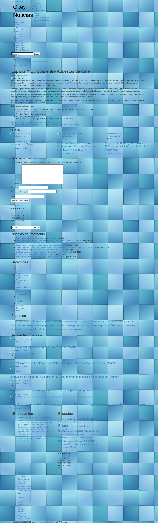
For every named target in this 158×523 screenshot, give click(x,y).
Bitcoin (51, 322)
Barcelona (39, 321)
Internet (51, 325)
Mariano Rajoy (70, 325)
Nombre (15, 187)
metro (82, 325)
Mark (78, 325)
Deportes (19, 29)
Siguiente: (46, 124)
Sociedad (19, 41)
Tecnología (20, 22)
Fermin (14, 75)
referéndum (17, 329)
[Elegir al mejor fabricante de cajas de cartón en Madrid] (21, 133)
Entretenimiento (39, 10)
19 (16, 218)
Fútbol (23, 325)
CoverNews (51, 522)
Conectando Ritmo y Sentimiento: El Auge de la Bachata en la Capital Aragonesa (126, 146)
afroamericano (15, 322)
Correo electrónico (19, 192)
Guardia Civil (31, 325)
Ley (55, 326)
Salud (18, 38)
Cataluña (56, 321)
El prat (118, 321)
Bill (47, 321)
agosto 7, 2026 (21, 380)
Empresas (37, 13)
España (19, 282)
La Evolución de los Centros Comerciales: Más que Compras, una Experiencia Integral (77, 146)
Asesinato (23, 321)
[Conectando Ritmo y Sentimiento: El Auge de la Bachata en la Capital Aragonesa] (118, 133)
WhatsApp (79, 329)
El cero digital (110, 321)
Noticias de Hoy (21, 65)
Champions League (67, 321)
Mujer (101, 325)
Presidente (122, 326)
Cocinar (19, 268)
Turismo (19, 31)
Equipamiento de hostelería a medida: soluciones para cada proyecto (41, 245)
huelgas (45, 325)
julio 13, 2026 (115, 153)
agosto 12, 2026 (69, 153)
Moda (18, 289)
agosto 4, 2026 (21, 394)
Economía (37, 6)
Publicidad (19, 301)
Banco (30, 321)
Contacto (37, 4)
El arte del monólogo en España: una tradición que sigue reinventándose (42, 252)
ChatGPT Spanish (22, 50)
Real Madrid (130, 325)
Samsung (31, 329)
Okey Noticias (23, 10)
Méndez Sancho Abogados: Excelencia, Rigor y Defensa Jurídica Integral (43, 249)
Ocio (17, 24)
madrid (60, 325)
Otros (64, 138)
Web (13, 196)
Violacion (72, 329)
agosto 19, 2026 (21, 148)
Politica (115, 325)
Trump (48, 329)
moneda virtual (89, 326)
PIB (108, 325)
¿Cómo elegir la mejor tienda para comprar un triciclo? (36, 254)
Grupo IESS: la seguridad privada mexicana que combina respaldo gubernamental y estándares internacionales (57, 247)
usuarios (61, 329)
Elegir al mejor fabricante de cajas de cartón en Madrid (30, 142)
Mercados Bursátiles (41, 17)
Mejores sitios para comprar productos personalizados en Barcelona (41, 256)
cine (76, 321)
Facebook (15, 325)
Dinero (87, 322)
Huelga (38, 325)
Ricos (27, 329)
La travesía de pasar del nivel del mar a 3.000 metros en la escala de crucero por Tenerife (49, 242)
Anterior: (34, 122)
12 (16, 215)
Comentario (16, 183)
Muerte (96, 325)
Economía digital (22, 275)
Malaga (18, 285)
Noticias (19, 34)
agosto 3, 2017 (22, 75)
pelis (105, 325)
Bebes (18, 266)
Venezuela (66, 329)
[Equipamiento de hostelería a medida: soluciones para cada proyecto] (19, 383)
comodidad (82, 322)
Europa (135, 322)
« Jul (13, 225)
